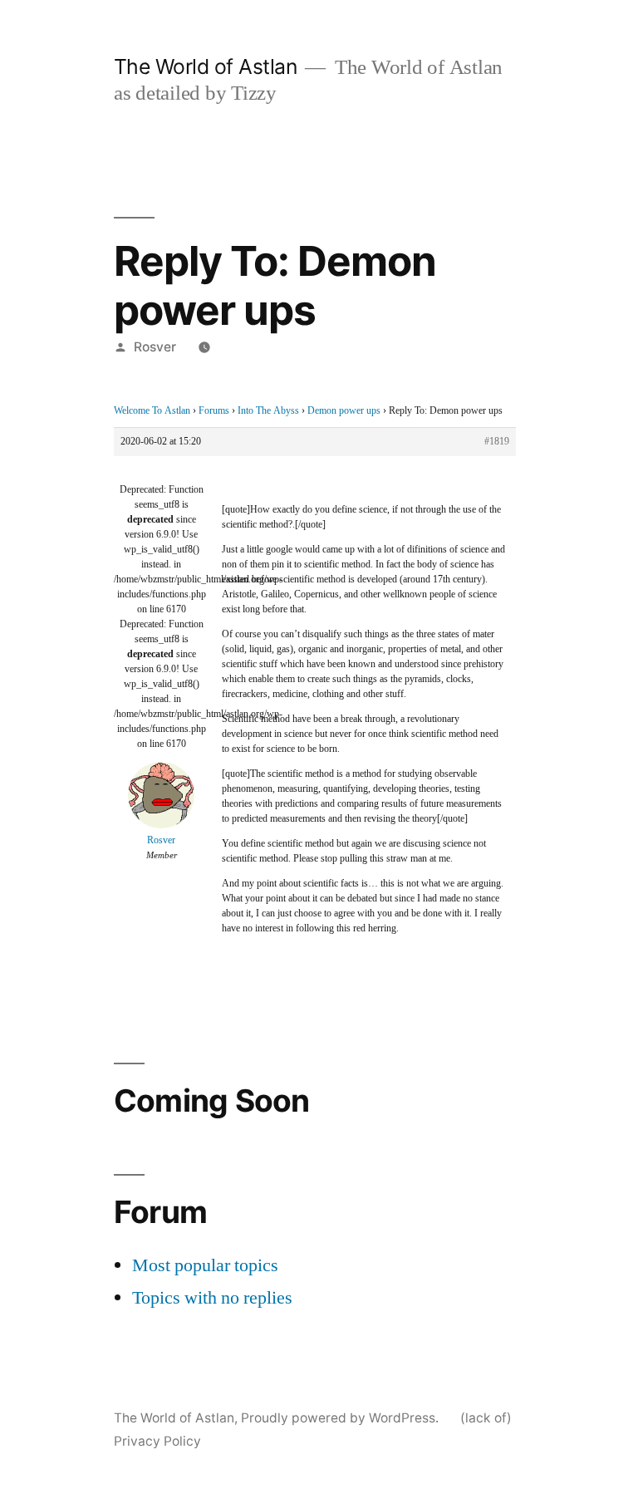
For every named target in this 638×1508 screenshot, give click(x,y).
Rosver (155, 347)
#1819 (496, 441)
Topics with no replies (212, 1297)
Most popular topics (205, 1265)
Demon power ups (343, 411)
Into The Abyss (268, 411)
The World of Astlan (205, 66)
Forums (214, 411)
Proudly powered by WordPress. (341, 1418)
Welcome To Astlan (152, 411)
